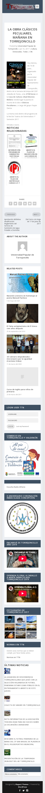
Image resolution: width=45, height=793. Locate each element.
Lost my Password (22, 426)
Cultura (34, 49)
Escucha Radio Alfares (16, 487)
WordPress (22, 787)
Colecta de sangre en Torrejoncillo (22, 705)
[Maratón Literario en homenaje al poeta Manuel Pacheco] (22, 282)
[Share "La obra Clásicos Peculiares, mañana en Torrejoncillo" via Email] (29, 203)
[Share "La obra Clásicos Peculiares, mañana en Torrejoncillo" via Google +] (20, 203)
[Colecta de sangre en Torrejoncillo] (22, 699)
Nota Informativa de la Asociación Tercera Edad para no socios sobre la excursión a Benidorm (21, 722)
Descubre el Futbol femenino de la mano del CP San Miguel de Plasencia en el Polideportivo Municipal (22, 742)
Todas (25, 52)
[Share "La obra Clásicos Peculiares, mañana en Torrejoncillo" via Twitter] (15, 203)
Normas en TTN (13, 657)
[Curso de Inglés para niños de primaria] (22, 376)
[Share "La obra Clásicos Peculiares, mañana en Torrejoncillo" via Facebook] (10, 203)
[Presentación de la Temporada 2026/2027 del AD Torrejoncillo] (22, 752)
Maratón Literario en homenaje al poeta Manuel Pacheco (22, 297)
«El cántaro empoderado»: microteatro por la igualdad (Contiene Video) (19, 359)
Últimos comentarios (11, 774)
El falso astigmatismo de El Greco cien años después (22, 327)
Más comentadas (23, 774)
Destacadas (17, 52)
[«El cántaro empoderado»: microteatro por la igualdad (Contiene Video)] (22, 344)
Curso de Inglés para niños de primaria (20, 390)
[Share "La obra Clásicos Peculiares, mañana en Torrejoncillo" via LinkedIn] (25, 203)
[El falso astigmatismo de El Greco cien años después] (22, 313)
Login (10, 426)
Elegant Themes (21, 784)
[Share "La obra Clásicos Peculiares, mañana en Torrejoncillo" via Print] (34, 203)
